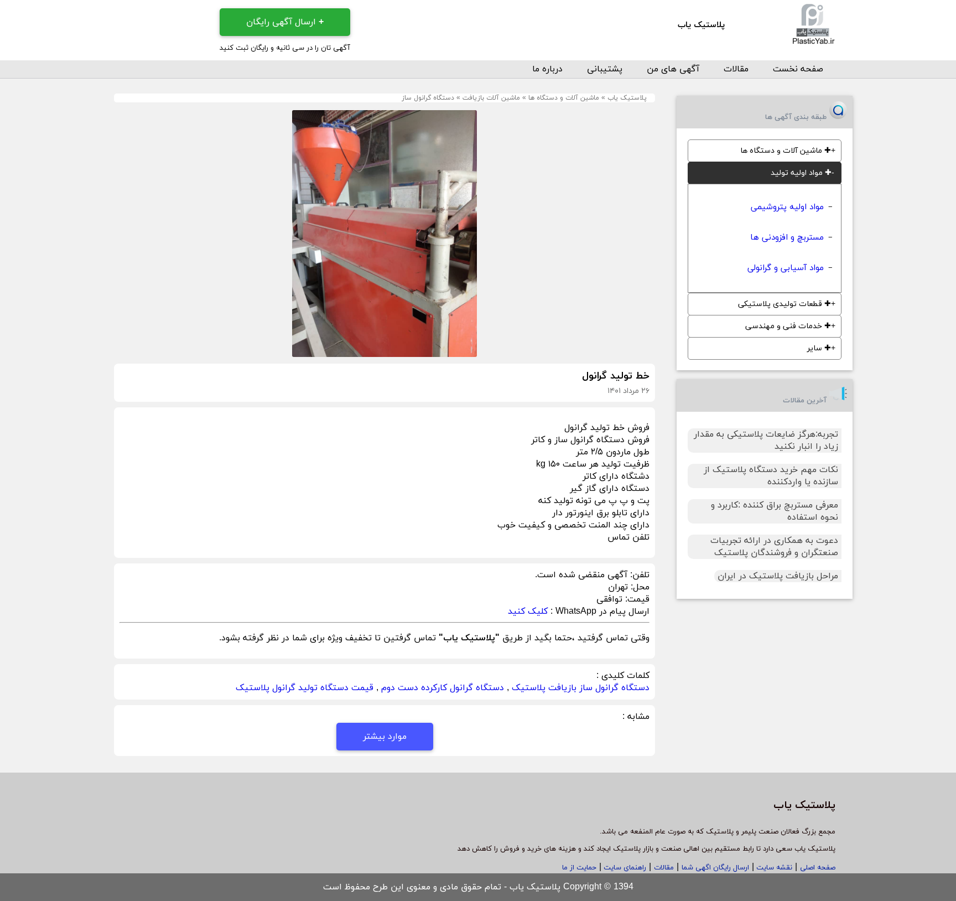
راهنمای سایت (623, 868)
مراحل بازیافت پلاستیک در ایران (778, 576)
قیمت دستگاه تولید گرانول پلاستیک (304, 688)
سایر (819, 348)
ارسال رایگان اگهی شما (715, 868)
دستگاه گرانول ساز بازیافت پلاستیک (581, 688)
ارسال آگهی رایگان (285, 22)
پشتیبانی (604, 69)
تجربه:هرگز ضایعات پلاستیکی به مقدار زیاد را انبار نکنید (766, 440)
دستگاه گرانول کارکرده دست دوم (442, 688)
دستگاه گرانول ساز (428, 98)
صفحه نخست (798, 69)
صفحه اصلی (817, 868)
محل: (639, 587)
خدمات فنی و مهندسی (788, 326)
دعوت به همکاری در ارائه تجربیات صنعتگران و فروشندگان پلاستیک (774, 547)
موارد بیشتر (385, 737)
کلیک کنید (528, 611)
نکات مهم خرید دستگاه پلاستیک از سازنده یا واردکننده (771, 476)
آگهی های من (673, 69)
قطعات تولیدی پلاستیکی (784, 304)
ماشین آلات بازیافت (491, 98)
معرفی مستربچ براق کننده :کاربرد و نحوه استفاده (774, 511)
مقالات (736, 69)
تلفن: (638, 575)
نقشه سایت (773, 868)
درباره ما (547, 69)
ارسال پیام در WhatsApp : (599, 611)
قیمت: (636, 599)
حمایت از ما (579, 868)
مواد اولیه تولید (801, 173)
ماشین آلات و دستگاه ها (563, 98)
